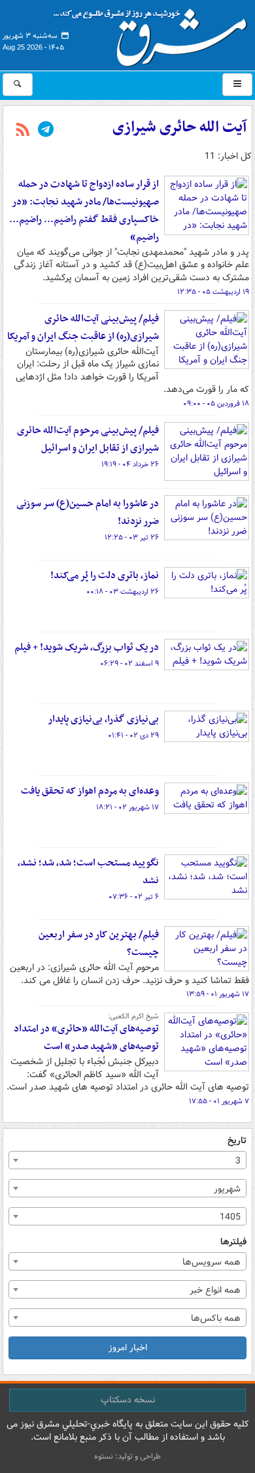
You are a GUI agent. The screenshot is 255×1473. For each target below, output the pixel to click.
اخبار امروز (128, 1347)
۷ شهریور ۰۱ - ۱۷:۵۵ (219, 1101)
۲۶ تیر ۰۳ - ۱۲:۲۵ (132, 537)
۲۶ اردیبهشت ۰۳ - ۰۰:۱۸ (122, 592)
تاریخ (237, 1141)
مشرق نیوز (154, 32)
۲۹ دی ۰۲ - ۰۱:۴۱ (133, 735)
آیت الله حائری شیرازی (179, 127)
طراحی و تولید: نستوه (127, 1456)
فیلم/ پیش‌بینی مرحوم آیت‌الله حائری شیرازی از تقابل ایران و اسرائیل (88, 439)
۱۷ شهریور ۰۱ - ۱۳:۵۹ (217, 994)
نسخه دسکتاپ (128, 1400)
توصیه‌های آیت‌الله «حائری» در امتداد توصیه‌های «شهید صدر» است (86, 1037)
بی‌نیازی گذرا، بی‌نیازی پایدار (103, 719)
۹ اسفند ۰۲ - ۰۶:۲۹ (129, 664)
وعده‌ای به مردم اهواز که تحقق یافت (90, 791)
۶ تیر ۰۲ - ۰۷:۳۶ (134, 897)
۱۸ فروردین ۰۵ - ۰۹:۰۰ (216, 404)
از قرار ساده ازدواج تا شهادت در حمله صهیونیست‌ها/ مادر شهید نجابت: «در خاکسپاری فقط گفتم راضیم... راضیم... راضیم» (84, 211)
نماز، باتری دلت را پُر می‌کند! (104, 575)
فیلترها (233, 1242)
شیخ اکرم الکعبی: (133, 1016)
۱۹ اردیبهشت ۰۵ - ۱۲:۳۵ (213, 292)
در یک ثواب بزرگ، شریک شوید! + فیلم (86, 647)
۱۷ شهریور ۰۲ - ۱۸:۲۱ (127, 807)
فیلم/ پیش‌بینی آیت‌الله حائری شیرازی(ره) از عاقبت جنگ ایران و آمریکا (83, 327)
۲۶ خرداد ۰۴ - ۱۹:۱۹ (130, 464)
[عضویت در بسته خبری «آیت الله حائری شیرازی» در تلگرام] (46, 130)
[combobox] (127, 1160)
